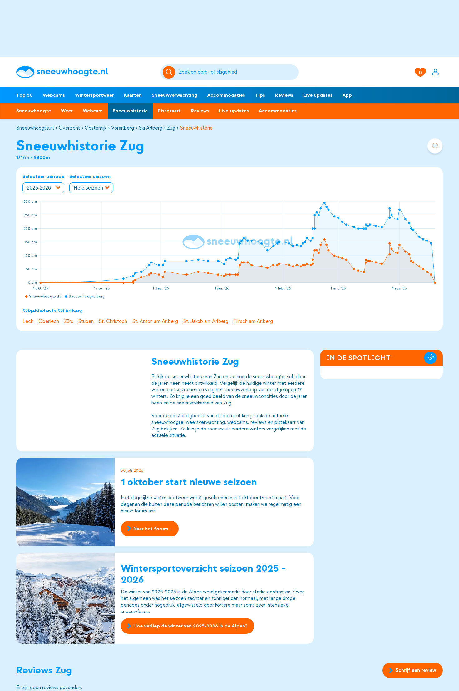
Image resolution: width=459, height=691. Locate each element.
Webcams (54, 95)
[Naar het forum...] (65, 502)
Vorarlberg (122, 128)
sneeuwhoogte (167, 422)
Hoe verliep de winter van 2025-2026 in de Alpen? (190, 626)
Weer (67, 111)
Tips (260, 95)
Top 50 (24, 95)
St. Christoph (113, 321)
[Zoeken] (237, 72)
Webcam (93, 111)
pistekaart (285, 422)
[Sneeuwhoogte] (85, 72)
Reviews (284, 95)
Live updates (318, 95)
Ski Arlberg (150, 128)
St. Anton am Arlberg (155, 321)
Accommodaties (226, 95)
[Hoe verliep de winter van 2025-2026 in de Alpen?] (65, 598)
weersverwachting (205, 422)
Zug (171, 128)
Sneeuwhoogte (33, 111)
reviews (258, 422)
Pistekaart (169, 111)
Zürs (68, 321)
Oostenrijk (95, 128)
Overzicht (69, 128)
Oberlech (48, 321)
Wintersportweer (94, 95)
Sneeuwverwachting (174, 95)
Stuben (86, 321)
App (347, 95)
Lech (27, 321)
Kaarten (133, 95)
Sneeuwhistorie (130, 111)
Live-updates (234, 111)
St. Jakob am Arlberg (205, 321)
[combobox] (237, 72)
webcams (237, 422)
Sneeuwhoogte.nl (35, 128)
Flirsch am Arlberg (253, 321)
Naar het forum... (152, 529)
